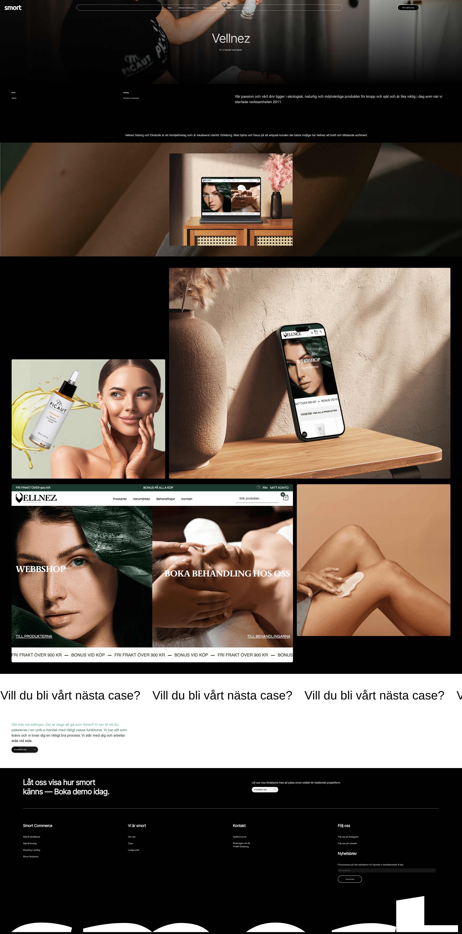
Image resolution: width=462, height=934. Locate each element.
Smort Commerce (186, 7)
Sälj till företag (30, 843)
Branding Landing (31, 849)
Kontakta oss (260, 789)
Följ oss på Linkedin (347, 843)
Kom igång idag (408, 8)
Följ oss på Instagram (348, 836)
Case (130, 843)
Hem (170, 7)
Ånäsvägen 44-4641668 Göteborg (241, 844)
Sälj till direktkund (31, 836)
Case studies (229, 7)
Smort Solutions (210, 7)
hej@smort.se (239, 836)
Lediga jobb (133, 849)
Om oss (246, 7)
